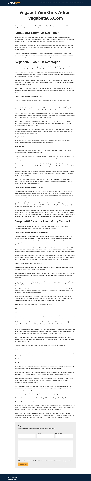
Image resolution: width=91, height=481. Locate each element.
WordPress (14, 477)
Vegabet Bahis (56, 2)
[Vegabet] (15, 3)
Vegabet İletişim (78, 2)
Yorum (20, 439)
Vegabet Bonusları (67, 2)
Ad (19, 433)
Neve (9, 477)
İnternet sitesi (58, 433)
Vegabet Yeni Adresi (46, 2)
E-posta (39, 433)
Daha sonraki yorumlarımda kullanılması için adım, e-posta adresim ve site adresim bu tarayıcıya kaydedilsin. (45, 460)
